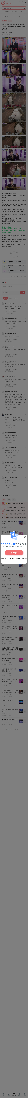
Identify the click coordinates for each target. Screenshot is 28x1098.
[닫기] (24, 537)
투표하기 (14, 552)
